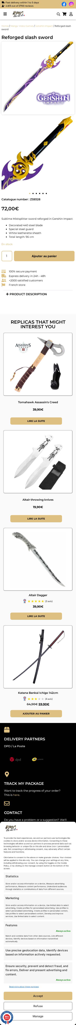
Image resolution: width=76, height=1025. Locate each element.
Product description (28, 294)
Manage (38, 1016)
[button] (5, 14)
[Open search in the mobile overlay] (58, 14)
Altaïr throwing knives (38, 499)
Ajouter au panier (44, 256)
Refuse (38, 1006)
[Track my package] (7, 774)
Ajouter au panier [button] (36, 713)
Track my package (24, 783)
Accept (38, 996)
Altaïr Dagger (38, 595)
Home (4, 26)
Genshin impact (44, 26)
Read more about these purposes (24, 986)
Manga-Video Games (21, 26)
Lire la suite (36, 420)
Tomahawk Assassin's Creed (38, 402)
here (16, 795)
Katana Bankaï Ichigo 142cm (38, 693)
